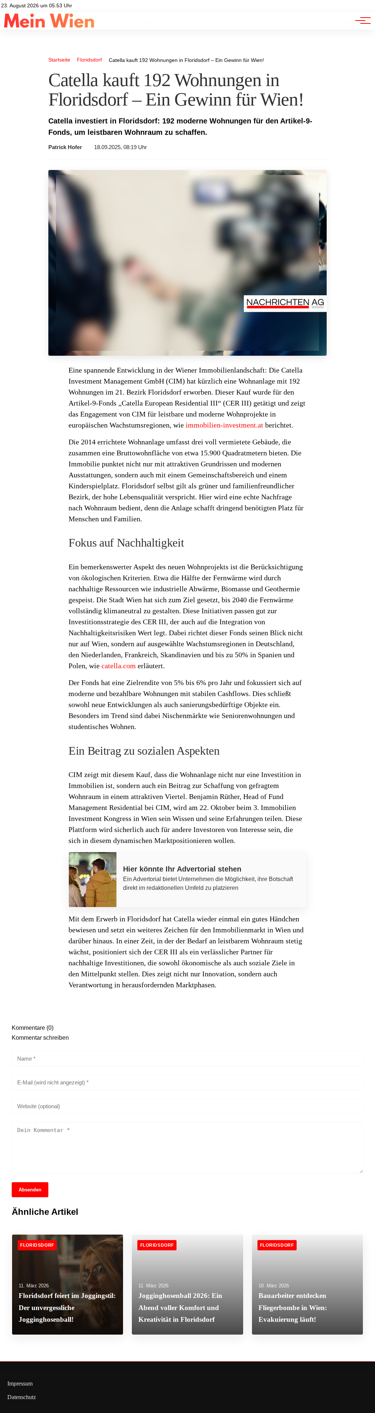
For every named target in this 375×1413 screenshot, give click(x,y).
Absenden (30, 1189)
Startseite (59, 60)
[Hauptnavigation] (360, 20)
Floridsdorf (89, 60)
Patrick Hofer (65, 147)
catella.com (118, 666)
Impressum (20, 1383)
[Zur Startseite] (49, 26)
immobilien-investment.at (224, 425)
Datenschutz (21, 1397)
